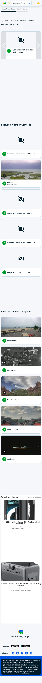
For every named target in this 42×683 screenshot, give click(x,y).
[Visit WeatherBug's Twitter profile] (13, 653)
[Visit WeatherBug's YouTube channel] (17, 653)
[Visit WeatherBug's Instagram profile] (26, 653)
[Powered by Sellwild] (38, 497)
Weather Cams (8, 9)
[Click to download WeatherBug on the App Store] (15, 646)
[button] (39, 660)
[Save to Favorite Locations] (9, 3)
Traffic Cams (22, 9)
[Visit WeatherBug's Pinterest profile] (31, 653)
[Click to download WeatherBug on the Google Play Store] (25, 646)
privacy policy (16, 669)
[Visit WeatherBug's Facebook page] (22, 653)
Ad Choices (25, 673)
